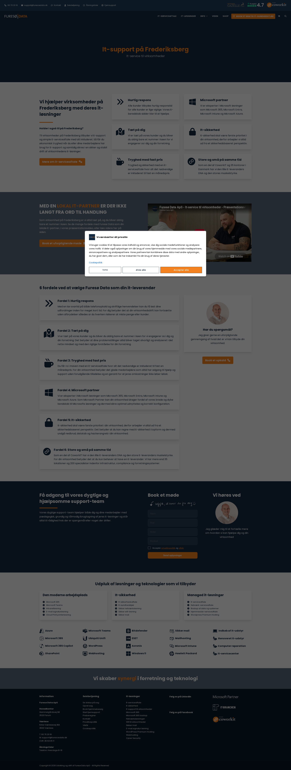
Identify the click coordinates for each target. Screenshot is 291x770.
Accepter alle (181, 269)
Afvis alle (141, 269)
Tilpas (105, 270)
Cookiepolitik (95, 262)
